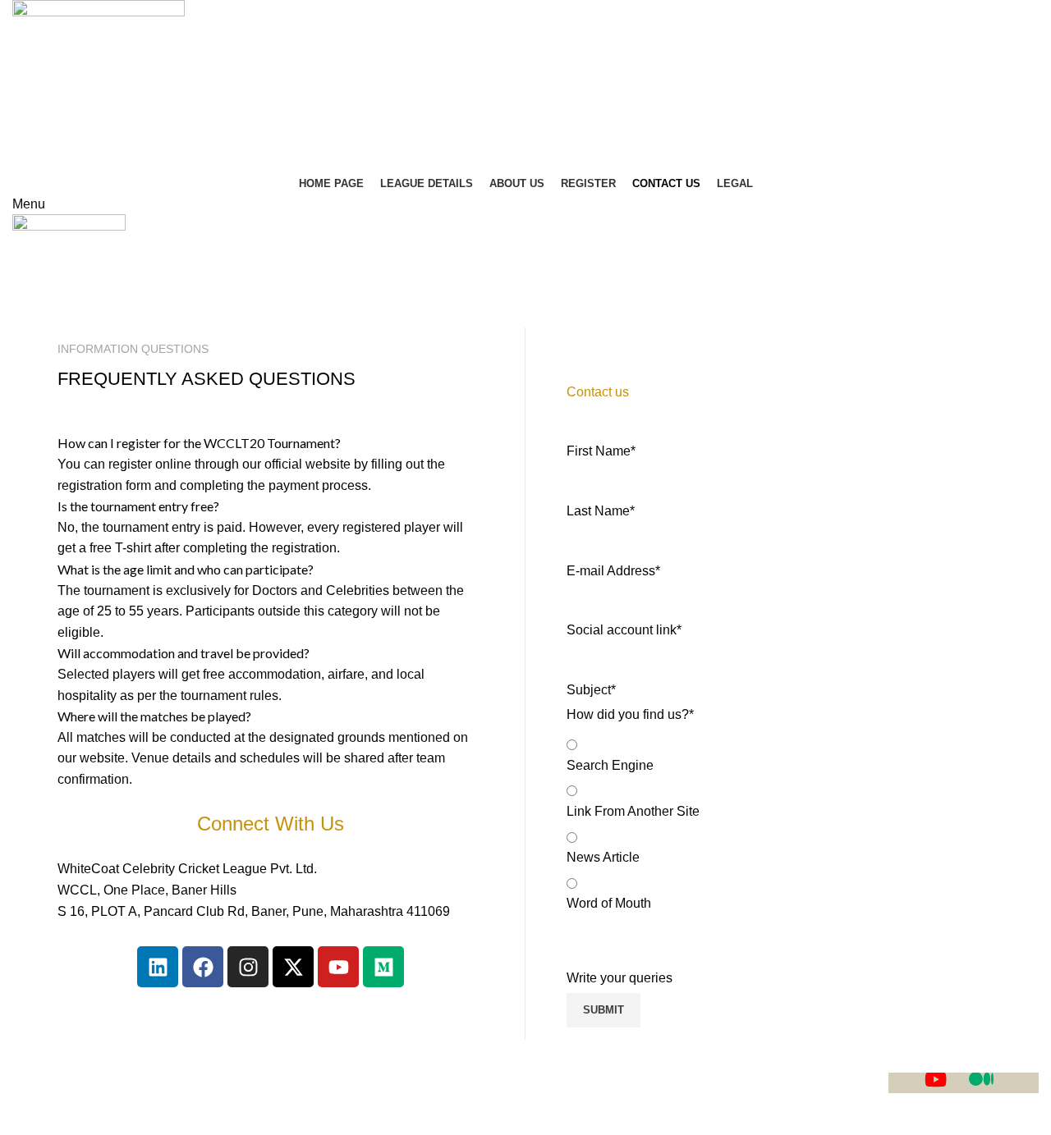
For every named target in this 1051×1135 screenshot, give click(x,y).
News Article (603, 857)
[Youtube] (338, 966)
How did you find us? (630, 714)
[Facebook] (202, 966)
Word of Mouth (609, 903)
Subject (591, 690)
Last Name (601, 511)
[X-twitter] (293, 966)
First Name (601, 451)
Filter (581, 366)
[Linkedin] (157, 966)
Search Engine (610, 765)
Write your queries (619, 978)
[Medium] (383, 966)
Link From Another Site (633, 811)
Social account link (624, 630)
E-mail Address (613, 571)
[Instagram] (247, 966)
